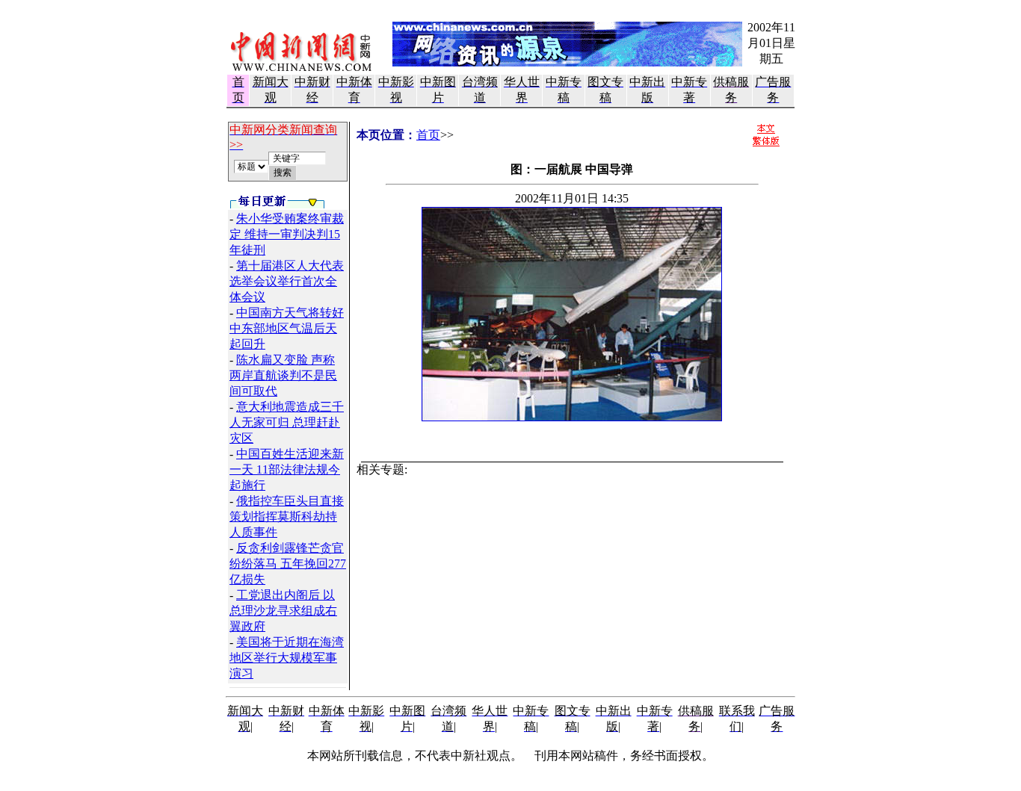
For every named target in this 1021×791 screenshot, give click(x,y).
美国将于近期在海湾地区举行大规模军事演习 (286, 658)
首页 (428, 134)
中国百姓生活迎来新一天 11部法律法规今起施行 (286, 469)
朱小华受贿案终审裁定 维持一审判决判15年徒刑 (286, 234)
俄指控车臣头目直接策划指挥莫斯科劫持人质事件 (286, 516)
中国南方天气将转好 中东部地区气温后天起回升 (286, 328)
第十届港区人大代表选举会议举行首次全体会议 (286, 281)
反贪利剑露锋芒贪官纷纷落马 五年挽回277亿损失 (287, 564)
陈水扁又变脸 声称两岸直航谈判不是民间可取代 (283, 375)
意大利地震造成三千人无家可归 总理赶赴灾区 (286, 422)
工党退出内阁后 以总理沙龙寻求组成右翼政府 (283, 611)
